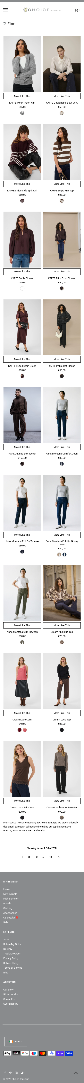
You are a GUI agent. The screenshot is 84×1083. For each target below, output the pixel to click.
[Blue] (62, 464)
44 (50, 856)
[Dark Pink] (25, 730)
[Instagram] (16, 1073)
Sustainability (10, 1003)
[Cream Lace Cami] (22, 681)
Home (6, 889)
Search (7, 939)
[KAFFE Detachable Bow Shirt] (62, 64)
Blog (5, 972)
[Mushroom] (62, 818)
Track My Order (11, 953)
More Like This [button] (22, 96)
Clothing (7, 908)
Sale (5, 922)
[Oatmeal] (62, 642)
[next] (59, 857)
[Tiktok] (21, 1073)
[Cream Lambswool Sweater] (62, 769)
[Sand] (59, 555)
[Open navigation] (11, 10)
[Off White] (62, 113)
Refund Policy (11, 963)
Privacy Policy (11, 958)
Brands (7, 903)
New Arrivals (10, 894)
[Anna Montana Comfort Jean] (62, 415)
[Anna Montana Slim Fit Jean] (22, 593)
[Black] (62, 376)
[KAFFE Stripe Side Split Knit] (22, 152)
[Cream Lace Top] (62, 681)
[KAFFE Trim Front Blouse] (62, 240)
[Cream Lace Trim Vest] (22, 769)
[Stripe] (62, 201)
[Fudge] (22, 201)
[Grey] (22, 113)
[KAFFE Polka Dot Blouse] (62, 327)
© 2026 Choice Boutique (16, 1079)
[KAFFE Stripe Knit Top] (62, 152)
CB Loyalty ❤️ (11, 917)
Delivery (7, 949)
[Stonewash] (64, 555)
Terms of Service (12, 967)
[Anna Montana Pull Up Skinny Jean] (62, 503)
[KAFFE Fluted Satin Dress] (22, 327)
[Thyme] (22, 642)
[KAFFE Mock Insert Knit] (22, 64)
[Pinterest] (10, 1073)
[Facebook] (4, 1073)
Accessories (10, 913)
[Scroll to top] (75, 1072)
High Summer (10, 898)
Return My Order (12, 944)
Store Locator (10, 994)
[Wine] (19, 730)
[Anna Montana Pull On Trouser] (22, 503)
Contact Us (9, 999)
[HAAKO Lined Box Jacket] (22, 415)
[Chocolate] (22, 464)
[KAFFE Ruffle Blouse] (22, 240)
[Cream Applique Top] (62, 593)
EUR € (18, 1041)
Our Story (8, 989)
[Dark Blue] (22, 552)
